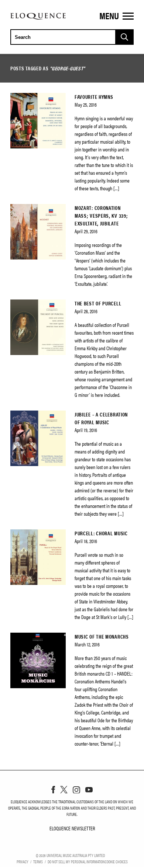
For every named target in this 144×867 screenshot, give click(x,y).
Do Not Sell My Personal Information (76, 861)
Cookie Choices (116, 861)
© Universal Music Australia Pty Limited (70, 855)
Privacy (22, 861)
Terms (38, 861)
